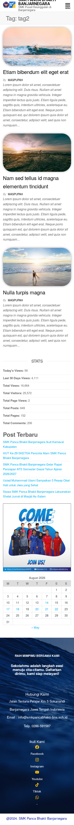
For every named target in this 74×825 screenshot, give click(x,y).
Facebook (37, 753)
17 (7, 609)
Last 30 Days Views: (17, 378)
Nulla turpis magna (24, 292)
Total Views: (12, 385)
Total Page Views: (15, 400)
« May (35, 627)
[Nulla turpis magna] (37, 266)
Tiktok (37, 791)
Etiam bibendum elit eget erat (35, 71)
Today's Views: (13, 370)
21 (46, 609)
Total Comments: (15, 423)
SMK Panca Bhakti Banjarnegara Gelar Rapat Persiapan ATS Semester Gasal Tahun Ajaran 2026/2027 (32, 469)
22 (56, 609)
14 (46, 602)
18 (17, 609)
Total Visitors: (13, 393)
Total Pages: (12, 415)
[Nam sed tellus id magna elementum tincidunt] (37, 152)
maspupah (15, 80)
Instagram (37, 766)
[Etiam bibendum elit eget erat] (37, 45)
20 (36, 609)
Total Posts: (11, 408)
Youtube (37, 779)
